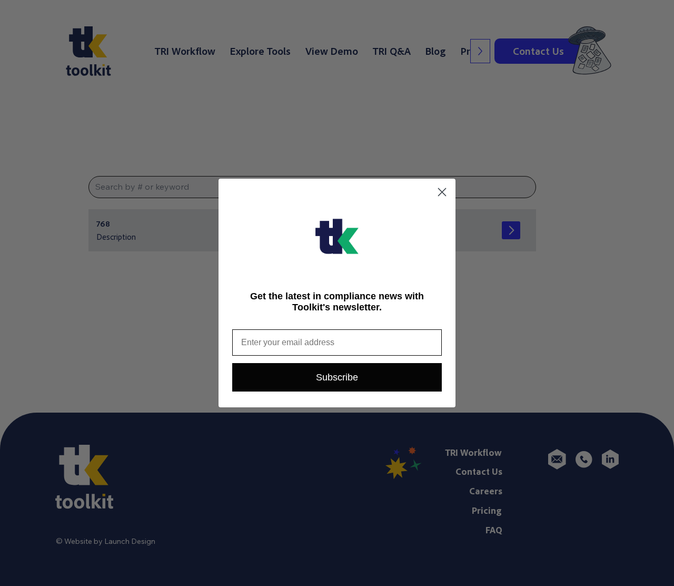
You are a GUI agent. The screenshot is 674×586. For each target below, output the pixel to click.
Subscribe (337, 377)
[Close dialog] (442, 192)
